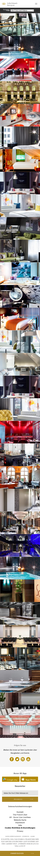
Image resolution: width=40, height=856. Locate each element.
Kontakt (20, 812)
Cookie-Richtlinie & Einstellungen (20, 828)
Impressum (20, 822)
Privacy (20, 831)
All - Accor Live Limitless (20, 817)
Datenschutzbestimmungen (20, 806)
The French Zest (20, 814)
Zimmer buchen (17, 853)
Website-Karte (20, 820)
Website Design (26, 844)
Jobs (20, 825)
